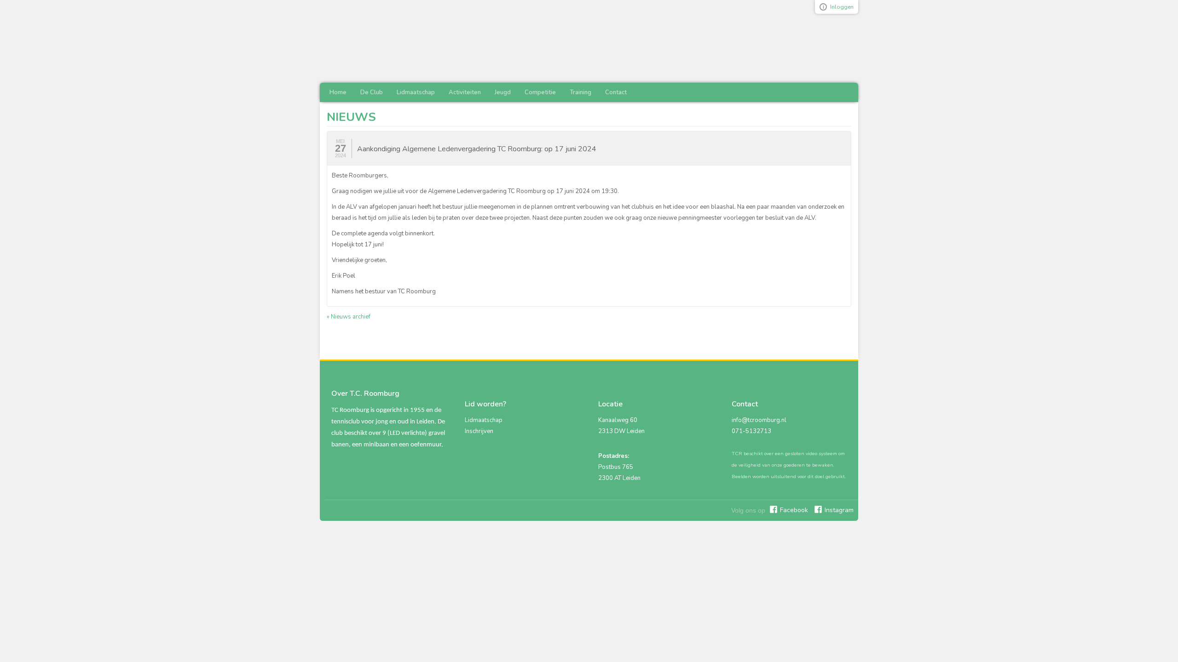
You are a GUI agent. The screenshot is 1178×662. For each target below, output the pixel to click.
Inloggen (842, 7)
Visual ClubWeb (823, 7)
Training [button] (580, 92)
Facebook (794, 510)
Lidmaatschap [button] (416, 92)
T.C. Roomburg (425, 41)
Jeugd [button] (503, 92)
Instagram (839, 510)
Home (337, 92)
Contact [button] (616, 92)
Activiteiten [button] (465, 92)
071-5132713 (751, 431)
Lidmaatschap (483, 420)
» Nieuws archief (348, 317)
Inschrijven (479, 431)
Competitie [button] (540, 92)
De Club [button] (371, 92)
